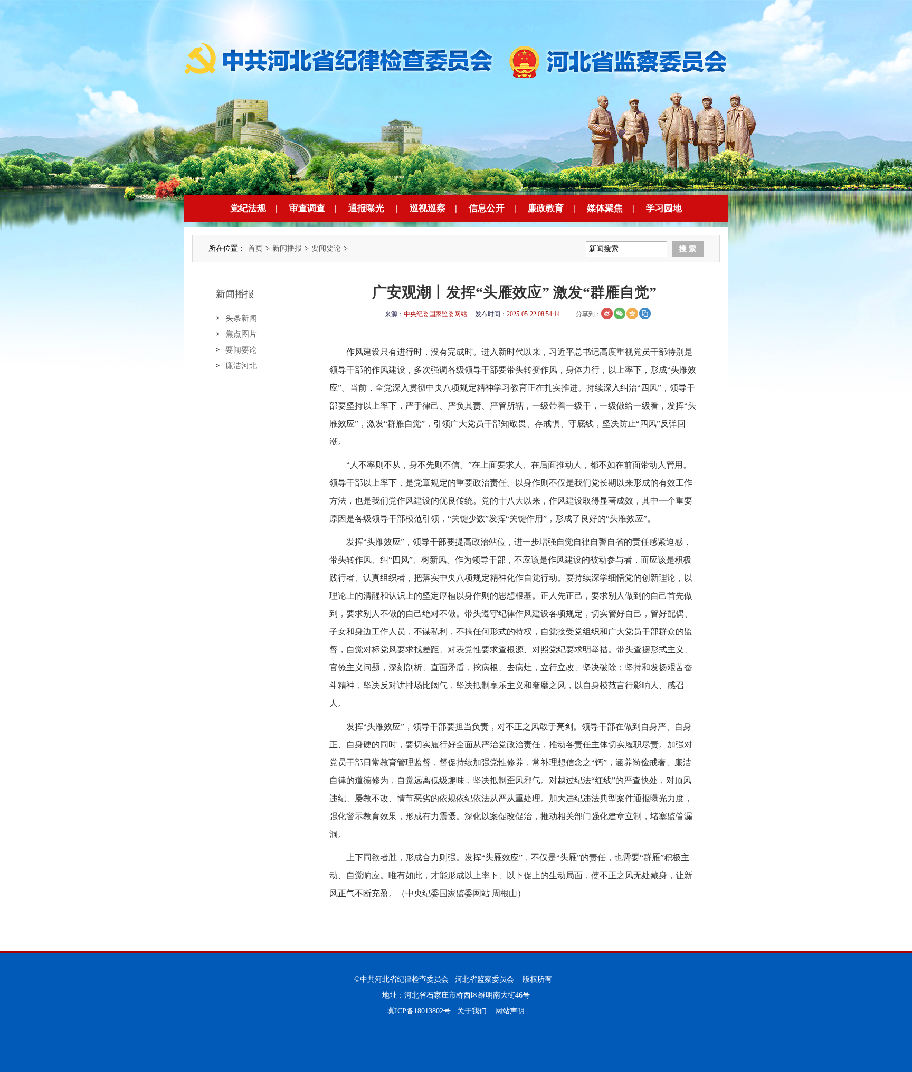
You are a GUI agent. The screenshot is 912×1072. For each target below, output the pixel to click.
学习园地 (664, 208)
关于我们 (472, 1011)
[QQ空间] (632, 313)
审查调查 (307, 208)
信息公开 (487, 208)
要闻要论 (326, 248)
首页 (255, 248)
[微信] (619, 313)
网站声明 (510, 1011)
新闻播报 (287, 248)
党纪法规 (248, 208)
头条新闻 (241, 318)
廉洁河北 (241, 366)
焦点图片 (241, 334)
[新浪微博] (607, 313)
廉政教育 (546, 208)
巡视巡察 (427, 208)
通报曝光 (366, 208)
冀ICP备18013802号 (419, 1011)
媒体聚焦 (605, 208)
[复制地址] (645, 313)
